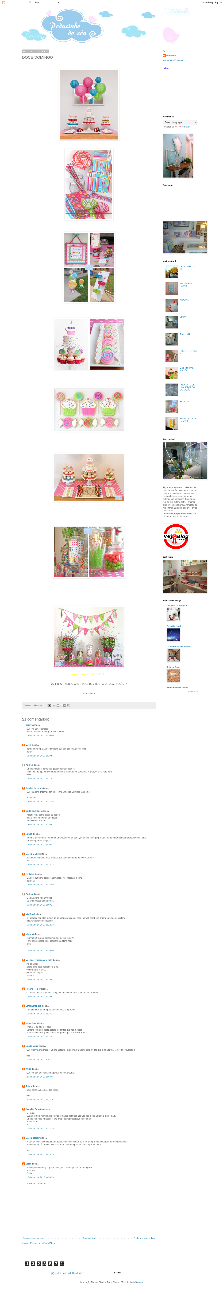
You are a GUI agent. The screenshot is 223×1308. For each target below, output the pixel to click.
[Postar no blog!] (58, 705)
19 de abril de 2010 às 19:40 (40, 950)
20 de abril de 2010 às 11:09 (39, 1100)
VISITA (183, 317)
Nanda (29, 834)
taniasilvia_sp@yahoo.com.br (177, 513)
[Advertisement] (89, 1211)
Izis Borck (31, 914)
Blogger (139, 1282)
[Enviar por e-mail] (54, 705)
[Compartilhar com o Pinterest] (68, 705)
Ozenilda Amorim (34, 1109)
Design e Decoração (177, 605)
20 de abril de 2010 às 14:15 (40, 1128)
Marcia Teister (33, 1138)
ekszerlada (31, 1023)
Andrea (29, 894)
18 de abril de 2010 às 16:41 (40, 824)
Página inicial (89, 1238)
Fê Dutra (30, 874)
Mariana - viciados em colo (39, 960)
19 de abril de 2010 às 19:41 (40, 979)
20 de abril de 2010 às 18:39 (40, 1154)
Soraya (29, 725)
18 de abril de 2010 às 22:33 (40, 864)
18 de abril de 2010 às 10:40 (40, 735)
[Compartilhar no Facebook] (64, 705)
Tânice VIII (185, 334)
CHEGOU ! (185, 300)
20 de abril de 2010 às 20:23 (40, 1177)
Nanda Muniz (32, 1046)
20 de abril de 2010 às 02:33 (40, 1059)
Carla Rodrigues (34, 811)
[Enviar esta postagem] (49, 705)
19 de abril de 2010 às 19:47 (40, 996)
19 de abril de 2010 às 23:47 (40, 1036)
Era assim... (185, 401)
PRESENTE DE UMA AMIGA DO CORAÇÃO (187, 387)
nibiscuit (30, 934)
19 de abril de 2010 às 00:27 (40, 905)
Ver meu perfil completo (174, 60)
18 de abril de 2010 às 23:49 (40, 884)
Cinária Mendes (33, 1006)
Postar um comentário (36, 1183)
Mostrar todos (193, 691)
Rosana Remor (33, 989)
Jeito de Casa (173, 667)
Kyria (28, 1069)
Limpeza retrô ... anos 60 (187, 369)
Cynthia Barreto (33, 788)
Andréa (29, 765)
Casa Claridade (174, 626)
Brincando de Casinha (178, 687)
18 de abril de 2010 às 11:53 (39, 779)
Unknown (171, 55)
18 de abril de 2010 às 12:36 (40, 801)
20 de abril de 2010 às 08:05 (40, 1077)
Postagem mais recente (34, 1238)
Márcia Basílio (33, 854)
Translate (186, 127)
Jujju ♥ (29, 1086)
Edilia (28, 1164)
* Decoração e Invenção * (179, 646)
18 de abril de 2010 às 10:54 (40, 756)
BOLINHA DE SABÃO (186, 284)
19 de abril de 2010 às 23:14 (40, 1014)
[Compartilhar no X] (61, 705)
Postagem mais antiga (144, 1238)
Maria (28, 745)
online (166, 68)
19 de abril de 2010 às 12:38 (40, 925)
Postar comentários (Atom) (42, 1243)
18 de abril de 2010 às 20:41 (40, 845)
